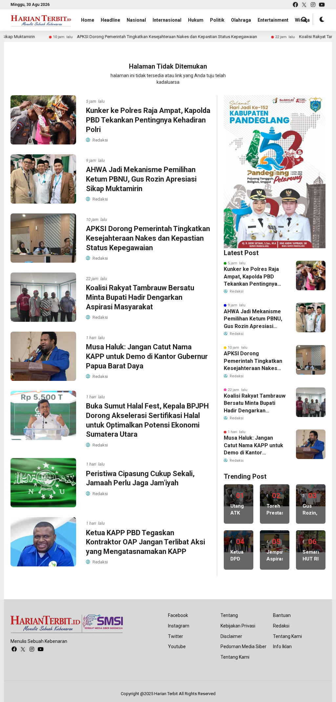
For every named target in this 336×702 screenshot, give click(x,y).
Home (87, 20)
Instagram (178, 625)
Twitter (175, 636)
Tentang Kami (234, 657)
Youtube (177, 646)
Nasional (136, 20)
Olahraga (241, 20)
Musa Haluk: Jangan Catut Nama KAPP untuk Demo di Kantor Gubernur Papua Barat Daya (147, 356)
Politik (217, 20)
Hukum (195, 20)
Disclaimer (231, 636)
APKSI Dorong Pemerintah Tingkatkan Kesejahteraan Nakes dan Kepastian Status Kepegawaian (145, 36)
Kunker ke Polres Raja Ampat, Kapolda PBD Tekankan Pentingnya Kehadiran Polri (148, 119)
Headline (110, 20)
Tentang (229, 615)
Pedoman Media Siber (243, 646)
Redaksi (281, 625)
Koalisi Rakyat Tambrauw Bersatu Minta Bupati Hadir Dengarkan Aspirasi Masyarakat (140, 297)
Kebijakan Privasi (237, 625)
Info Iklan (282, 646)
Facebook (178, 615)
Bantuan (282, 615)
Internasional (167, 20)
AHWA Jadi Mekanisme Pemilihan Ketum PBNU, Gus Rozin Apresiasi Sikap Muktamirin (141, 178)
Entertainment (273, 20)
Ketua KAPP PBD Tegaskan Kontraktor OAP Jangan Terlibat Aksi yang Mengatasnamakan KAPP (145, 542)
